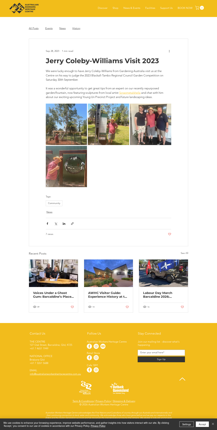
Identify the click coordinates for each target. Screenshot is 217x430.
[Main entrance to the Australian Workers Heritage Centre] (108, 273)
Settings (186, 424)
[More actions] (169, 51)
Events (49, 28)
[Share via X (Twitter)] (55, 223)
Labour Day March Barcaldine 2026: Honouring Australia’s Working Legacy (160, 295)
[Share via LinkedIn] (64, 223)
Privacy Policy (103, 401)
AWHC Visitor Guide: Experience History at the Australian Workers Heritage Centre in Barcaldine (108, 295)
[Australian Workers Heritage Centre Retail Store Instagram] (96, 357)
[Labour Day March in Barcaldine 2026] (163, 273)
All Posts (33, 28)
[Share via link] (72, 223)
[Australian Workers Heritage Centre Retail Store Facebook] (89, 357)
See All (184, 253)
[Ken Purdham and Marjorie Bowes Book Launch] (53, 273)
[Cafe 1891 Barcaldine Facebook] (89, 369)
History (76, 28)
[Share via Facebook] (47, 223)
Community (54, 203)
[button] (200, 8)
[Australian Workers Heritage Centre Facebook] (89, 346)
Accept (202, 424)
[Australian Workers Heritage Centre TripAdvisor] (102, 346)
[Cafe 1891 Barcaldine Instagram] (96, 369)
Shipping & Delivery (124, 401)
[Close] (213, 424)
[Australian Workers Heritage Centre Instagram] (96, 346)
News (62, 28)
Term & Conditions (83, 401)
